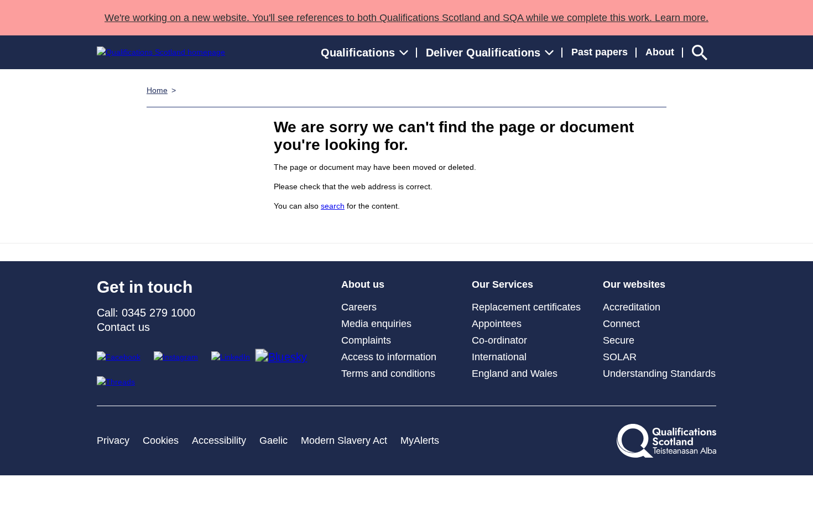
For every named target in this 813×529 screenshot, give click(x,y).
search (333, 205)
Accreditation (631, 307)
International (499, 356)
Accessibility (219, 440)
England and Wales (514, 373)
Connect (621, 323)
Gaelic (273, 440)
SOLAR (620, 356)
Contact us (123, 327)
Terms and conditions (388, 373)
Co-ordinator (499, 340)
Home (157, 90)
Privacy (113, 440)
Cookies (161, 440)
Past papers (599, 52)
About (659, 52)
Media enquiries (376, 323)
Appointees (497, 323)
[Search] (699, 52)
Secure (618, 340)
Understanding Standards (659, 373)
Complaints (366, 340)
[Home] (161, 52)
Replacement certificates (526, 307)
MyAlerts (419, 440)
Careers (359, 307)
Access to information (388, 356)
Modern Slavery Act (344, 440)
